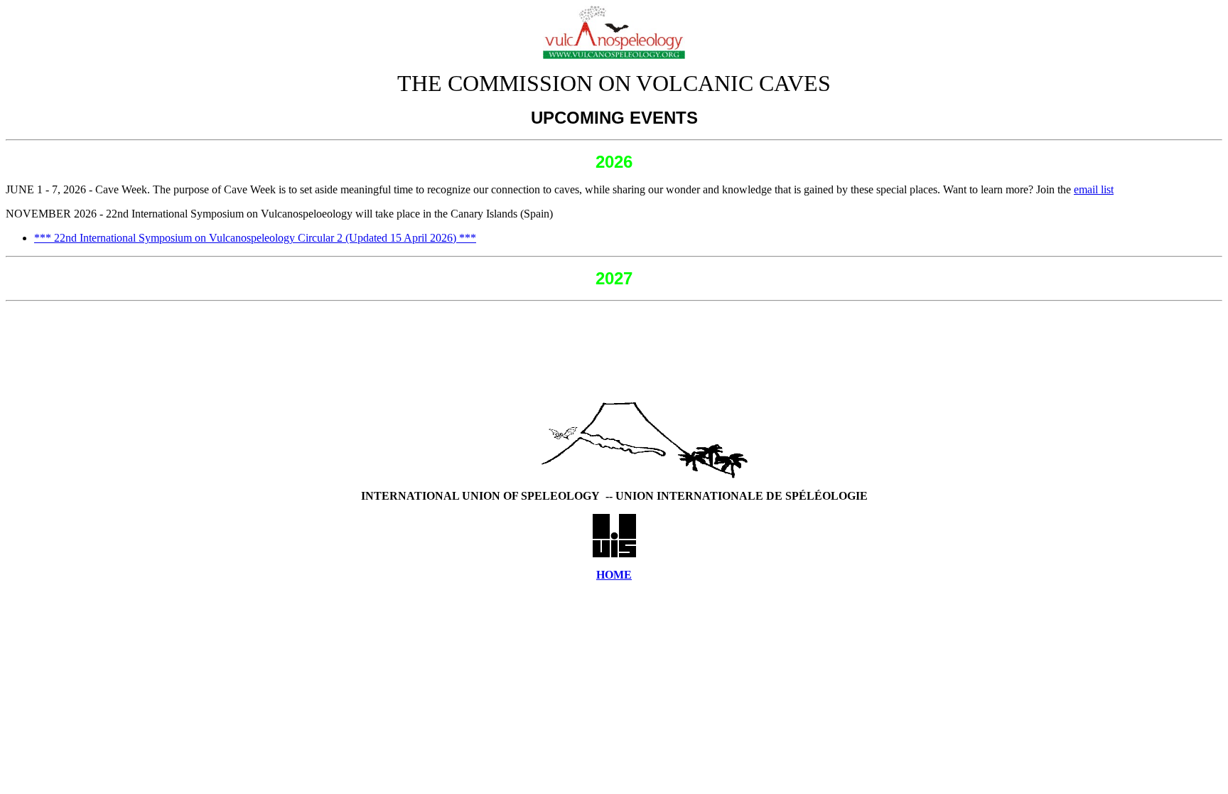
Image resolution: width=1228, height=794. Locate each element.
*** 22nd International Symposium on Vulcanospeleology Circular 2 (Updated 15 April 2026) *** (255, 238)
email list (1094, 189)
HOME (614, 575)
